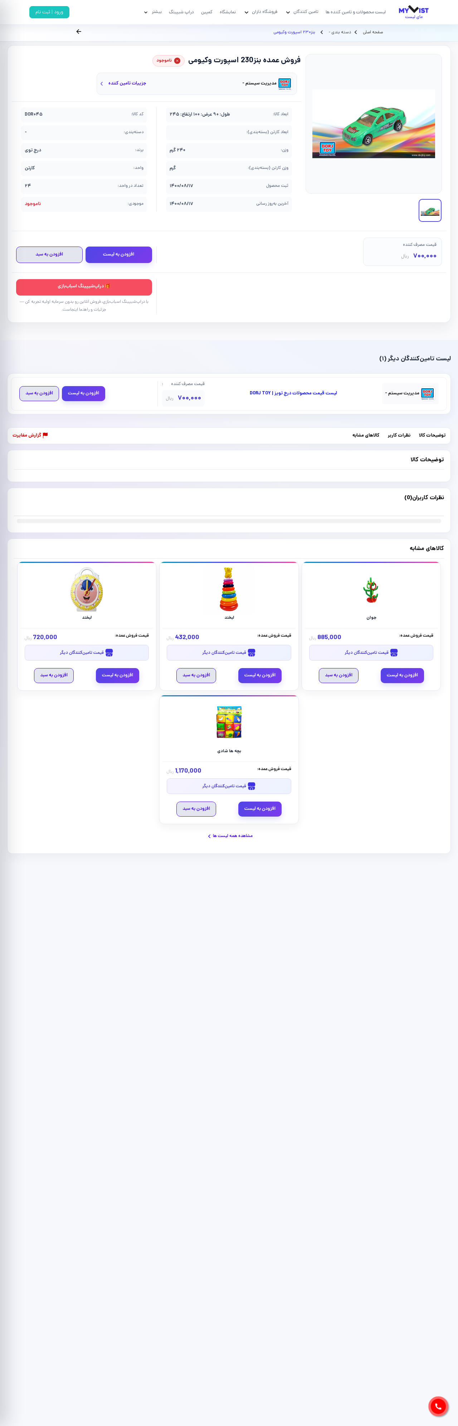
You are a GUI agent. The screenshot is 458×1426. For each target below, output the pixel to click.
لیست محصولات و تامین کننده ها (356, 12)
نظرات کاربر (399, 436)
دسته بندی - (339, 32)
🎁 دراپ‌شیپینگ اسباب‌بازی (84, 286)
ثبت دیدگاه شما (28, 502)
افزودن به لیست (118, 254)
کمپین (207, 12)
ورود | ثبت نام (49, 12)
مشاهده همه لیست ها (233, 836)
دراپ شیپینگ (181, 12)
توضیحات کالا (432, 436)
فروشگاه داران (264, 12)
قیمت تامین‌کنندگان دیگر (367, 652)
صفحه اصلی (373, 32)
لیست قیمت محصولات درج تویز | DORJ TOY (293, 393)
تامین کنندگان (305, 12)
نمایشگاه (228, 12)
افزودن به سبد (49, 254)
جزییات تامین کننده (127, 83)
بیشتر (157, 12)
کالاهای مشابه (365, 436)
